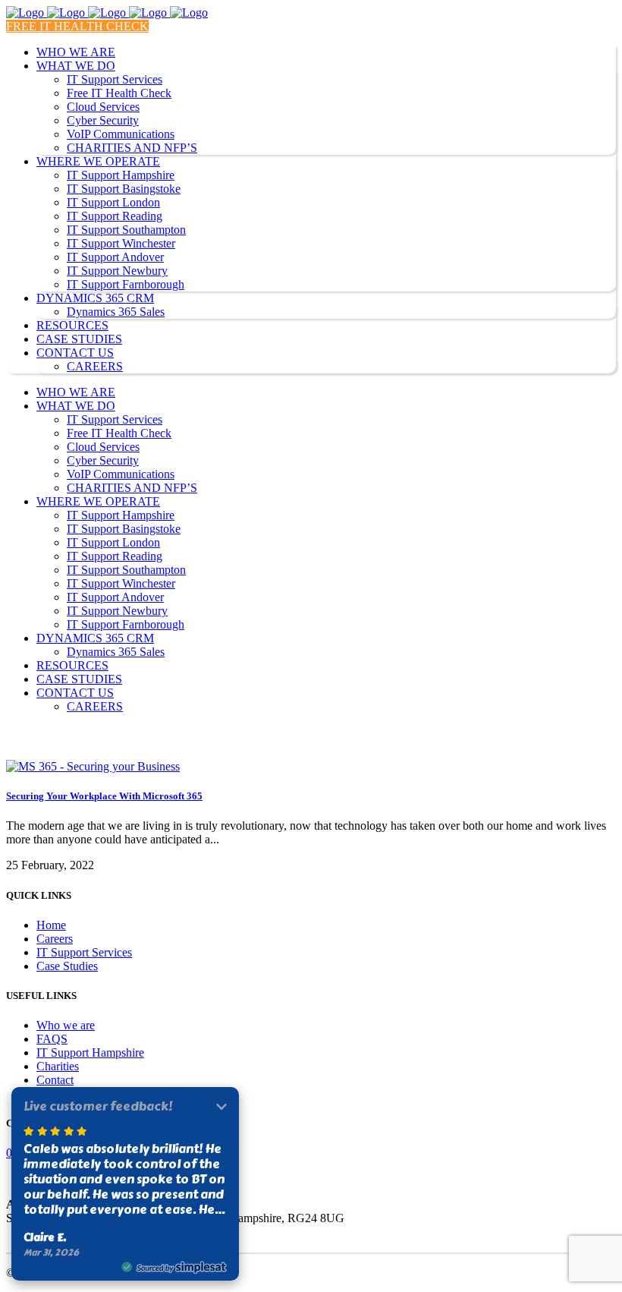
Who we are (65, 1025)
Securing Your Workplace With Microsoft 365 (104, 796)
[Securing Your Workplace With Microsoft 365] (93, 766)
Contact (55, 1079)
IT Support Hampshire (90, 1052)
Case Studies (67, 966)
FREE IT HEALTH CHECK (77, 26)
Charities (57, 1066)
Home (51, 925)
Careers (54, 938)
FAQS (52, 1038)
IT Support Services (84, 952)
